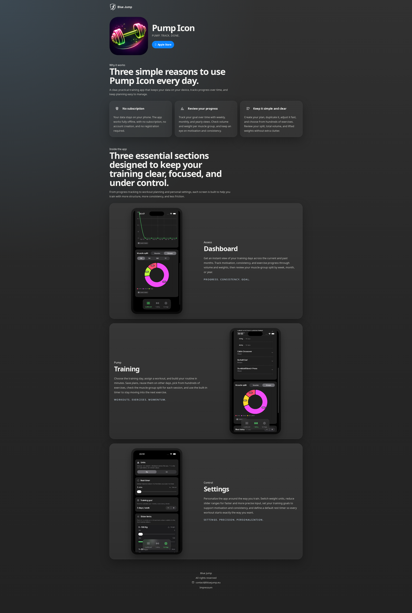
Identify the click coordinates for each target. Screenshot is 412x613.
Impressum (206, 587)
